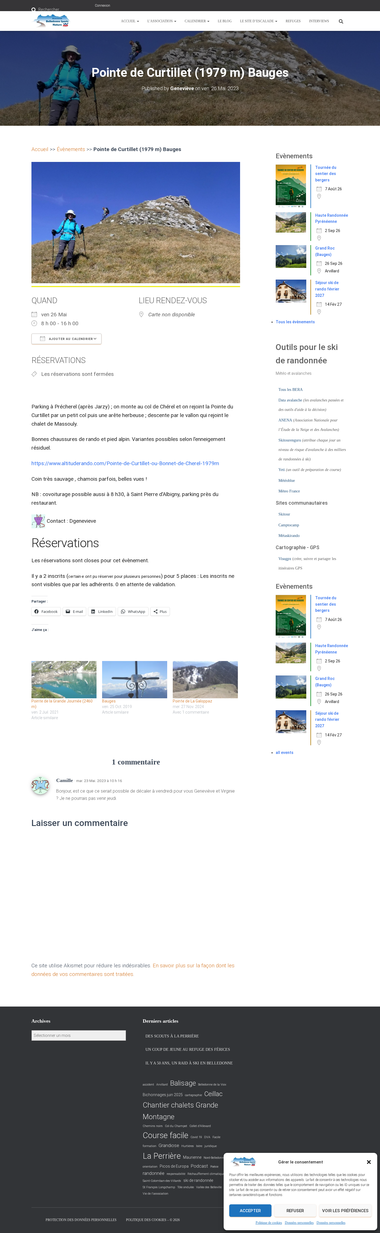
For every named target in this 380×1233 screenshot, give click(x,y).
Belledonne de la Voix (212, 1084)
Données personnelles (299, 1223)
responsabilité (176, 1174)
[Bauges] (134, 679)
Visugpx (284, 559)
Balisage (183, 1083)
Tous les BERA (290, 390)
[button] (369, 1162)
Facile (216, 1137)
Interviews (319, 21)
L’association (160, 21)
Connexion (102, 6)
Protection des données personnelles (81, 1220)
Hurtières (187, 1146)
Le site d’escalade (257, 21)
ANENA (285, 420)
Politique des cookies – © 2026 (153, 1220)
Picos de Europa (174, 1166)
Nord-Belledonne (214, 1158)
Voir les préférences (345, 1210)
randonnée (153, 1173)
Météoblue (286, 481)
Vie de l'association (155, 1193)
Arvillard (162, 1084)
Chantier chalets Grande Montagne (180, 1111)
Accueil (128, 21)
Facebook (35, 1219)
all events (284, 752)
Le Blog (225, 21)
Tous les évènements (295, 322)
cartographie (193, 1095)
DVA (207, 1137)
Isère (199, 1146)
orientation (150, 1166)
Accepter (250, 1210)
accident (148, 1084)
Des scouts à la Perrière (172, 1036)
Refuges (293, 21)
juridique (210, 1146)
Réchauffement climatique (205, 1174)
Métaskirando (289, 536)
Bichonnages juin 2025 (163, 1095)
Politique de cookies (269, 1223)
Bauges (109, 701)
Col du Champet (176, 1126)
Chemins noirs (153, 1126)
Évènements (71, 149)
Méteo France (289, 491)
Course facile (165, 1135)
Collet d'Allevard (200, 1126)
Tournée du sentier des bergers (325, 173)
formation (149, 1146)
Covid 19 (196, 1137)
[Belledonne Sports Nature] (51, 21)
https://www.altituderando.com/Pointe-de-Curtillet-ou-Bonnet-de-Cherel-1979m (125, 463)
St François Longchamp (159, 1187)
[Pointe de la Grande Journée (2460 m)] (64, 679)
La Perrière (162, 1156)
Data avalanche (290, 400)
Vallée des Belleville (209, 1187)
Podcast (199, 1166)
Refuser (295, 1210)
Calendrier (196, 21)
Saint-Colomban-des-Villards (162, 1181)
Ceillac (213, 1094)
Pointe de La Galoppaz (192, 701)
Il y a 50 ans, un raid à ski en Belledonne (189, 1063)
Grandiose (169, 1145)
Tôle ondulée (185, 1187)
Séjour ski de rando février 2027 (327, 288)
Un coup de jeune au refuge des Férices (187, 1049)
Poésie (214, 1166)
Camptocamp (288, 525)
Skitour (284, 514)
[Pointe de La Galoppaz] (205, 679)
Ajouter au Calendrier (70, 339)
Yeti (281, 470)
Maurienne (192, 1157)
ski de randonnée (198, 1180)
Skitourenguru (289, 440)
